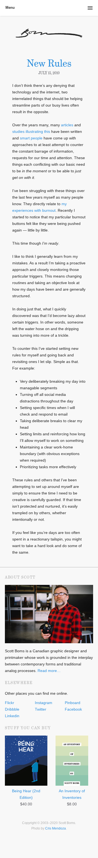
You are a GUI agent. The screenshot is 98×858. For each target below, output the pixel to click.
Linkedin (12, 716)
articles (67, 125)
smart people (31, 138)
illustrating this (38, 131)
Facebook (73, 709)
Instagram (43, 702)
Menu (10, 7)
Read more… (49, 670)
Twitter (40, 709)
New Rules (49, 63)
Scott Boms (49, 37)
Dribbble (12, 709)
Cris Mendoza (55, 828)
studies (18, 131)
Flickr (9, 702)
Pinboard (72, 702)
